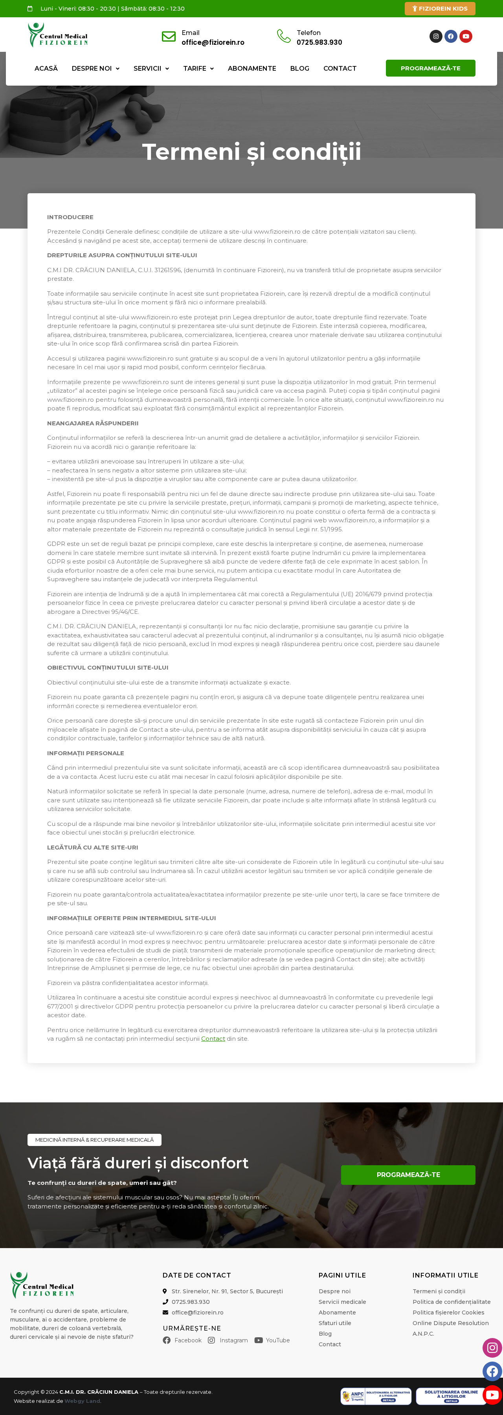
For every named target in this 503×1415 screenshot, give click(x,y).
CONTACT (340, 68)
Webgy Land (82, 1401)
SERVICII (148, 68)
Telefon (309, 33)
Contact (213, 1038)
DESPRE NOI (92, 68)
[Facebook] (450, 36)
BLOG (299, 68)
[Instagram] (436, 36)
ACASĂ (46, 68)
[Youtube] (465, 36)
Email (191, 33)
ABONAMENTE (252, 68)
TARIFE (194, 68)
